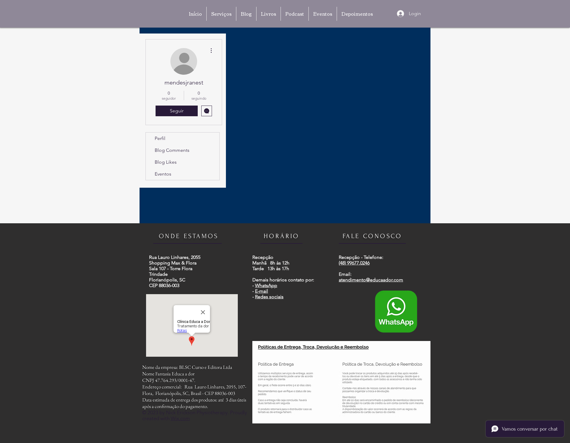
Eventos (163, 174)
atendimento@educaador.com (371, 280)
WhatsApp (266, 285)
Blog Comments (172, 150)
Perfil (160, 138)
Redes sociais (269, 296)
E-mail (261, 291)
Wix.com (180, 418)
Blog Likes (166, 162)
